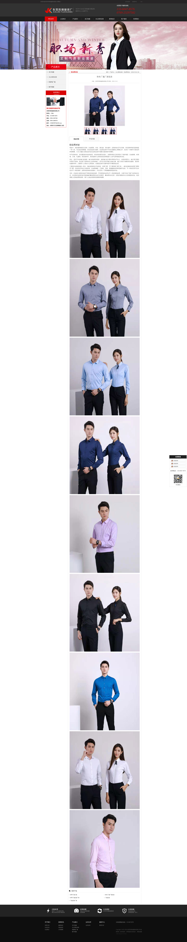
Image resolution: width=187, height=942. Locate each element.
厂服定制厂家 (73, 900)
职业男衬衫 (127, 72)
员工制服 (87, 19)
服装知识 (60, 925)
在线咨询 (175, 460)
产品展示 (75, 19)
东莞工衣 (47, 925)
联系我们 (136, 19)
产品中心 (112, 72)
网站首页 (51, 19)
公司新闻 (60, 929)
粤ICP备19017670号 (121, 934)
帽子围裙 (74, 931)
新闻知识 (112, 19)
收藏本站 (134, 1)
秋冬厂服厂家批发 (109, 894)
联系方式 (101, 925)
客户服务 (124, 19)
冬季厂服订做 (73, 894)
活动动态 (60, 927)
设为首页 (127, 1)
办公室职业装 (100, 19)
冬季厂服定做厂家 (74, 897)
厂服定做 (107, 897)
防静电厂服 (75, 929)
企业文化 (47, 927)
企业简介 (63, 19)
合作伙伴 (88, 925)
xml (141, 1)
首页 (107, 72)
